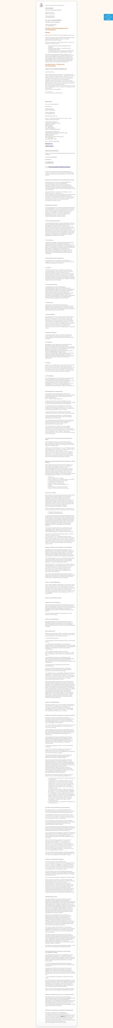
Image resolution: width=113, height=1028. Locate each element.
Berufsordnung (49, 143)
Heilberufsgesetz (49, 146)
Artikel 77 (62, 1016)
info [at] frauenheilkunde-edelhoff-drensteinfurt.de (59, 166)
